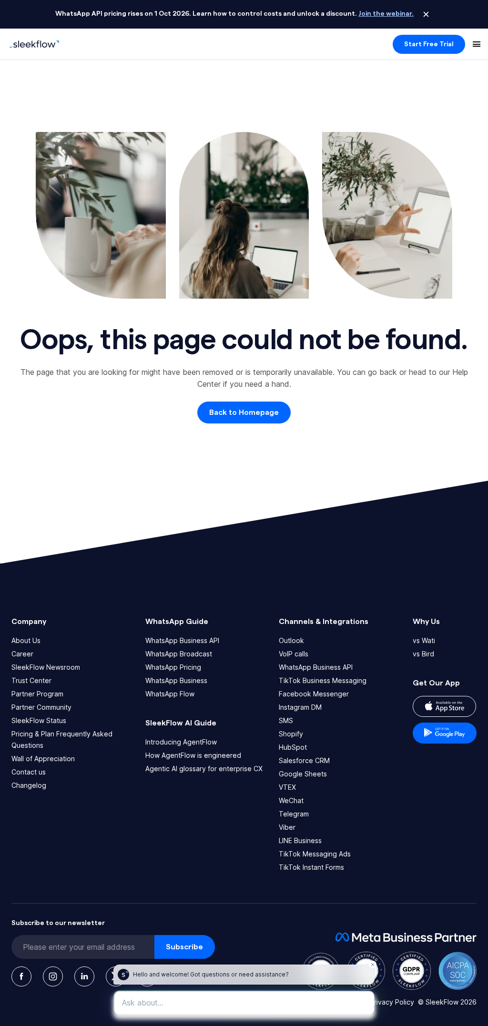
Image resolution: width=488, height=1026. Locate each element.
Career (22, 654)
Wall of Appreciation (43, 758)
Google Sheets (303, 774)
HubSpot (293, 747)
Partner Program (37, 694)
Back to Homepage (244, 412)
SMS (286, 720)
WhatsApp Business (176, 680)
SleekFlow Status (38, 720)
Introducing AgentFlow (181, 742)
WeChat (291, 800)
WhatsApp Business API (182, 640)
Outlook (291, 640)
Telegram (294, 814)
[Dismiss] (426, 14)
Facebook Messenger (314, 694)
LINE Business (300, 840)
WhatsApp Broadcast (178, 654)
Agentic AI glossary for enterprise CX (204, 768)
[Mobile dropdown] (476, 44)
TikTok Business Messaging (322, 680)
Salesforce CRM (304, 760)
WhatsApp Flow (169, 694)
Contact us (28, 772)
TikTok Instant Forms (311, 867)
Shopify (291, 734)
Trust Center (31, 680)
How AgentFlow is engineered (193, 755)
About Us (26, 640)
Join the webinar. (386, 13)
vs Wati (424, 640)
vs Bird (423, 654)
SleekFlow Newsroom (45, 667)
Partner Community (41, 707)
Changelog (28, 785)
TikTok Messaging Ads (315, 854)
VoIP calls (293, 654)
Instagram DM (300, 707)
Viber (287, 827)
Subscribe (184, 947)
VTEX (287, 787)
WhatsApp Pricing (173, 667)
